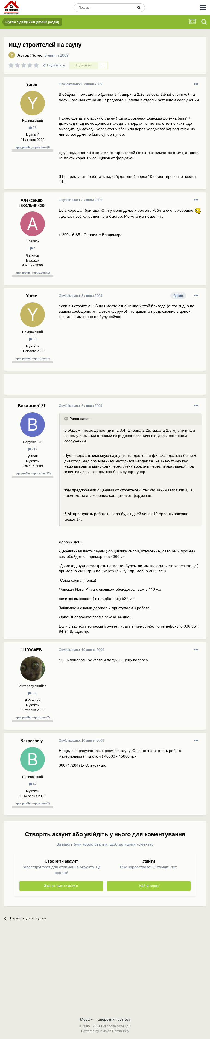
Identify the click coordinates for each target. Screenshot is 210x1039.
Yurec (37, 55)
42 (34, 784)
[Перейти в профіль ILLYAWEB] (32, 668)
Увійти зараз (149, 886)
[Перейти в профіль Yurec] (11, 55)
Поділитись (55, 65)
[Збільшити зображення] (198, 210)
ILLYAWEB (31, 650)
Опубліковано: (80, 84)
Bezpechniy (31, 740)
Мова (85, 1019)
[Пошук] (139, 8)
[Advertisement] (123, 386)
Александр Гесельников (32, 202)
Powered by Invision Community (105, 1031)
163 (34, 693)
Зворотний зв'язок (114, 1019)
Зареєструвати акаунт (61, 886)
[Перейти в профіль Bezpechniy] (32, 759)
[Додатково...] (196, 84)
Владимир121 (31, 406)
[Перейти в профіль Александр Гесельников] (32, 223)
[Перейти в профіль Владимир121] (32, 424)
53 (34, 128)
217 (34, 449)
